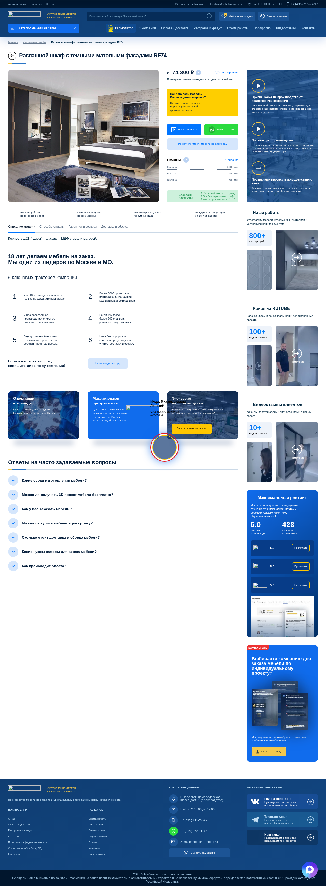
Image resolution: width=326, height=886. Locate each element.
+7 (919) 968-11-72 (193, 831)
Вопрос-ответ (97, 854)
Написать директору (107, 363)
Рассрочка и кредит (208, 28)
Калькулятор (123, 28)
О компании (147, 28)
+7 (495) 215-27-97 (304, 4)
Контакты (308, 28)
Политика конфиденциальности (27, 842)
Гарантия (36, 4)
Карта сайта (15, 854)
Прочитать (300, 547)
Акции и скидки (17, 4)
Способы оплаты (51, 226)
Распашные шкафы (34, 42)
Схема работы (237, 28)
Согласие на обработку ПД (25, 848)
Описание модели (21, 226)
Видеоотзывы (286, 28)
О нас (11, 818)
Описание (231, 159)
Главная (13, 42)
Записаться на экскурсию (192, 428)
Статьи (50, 4)
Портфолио (262, 28)
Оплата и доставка (174, 28)
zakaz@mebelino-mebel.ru (227, 4)
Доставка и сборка (114, 226)
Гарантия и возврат (83, 226)
